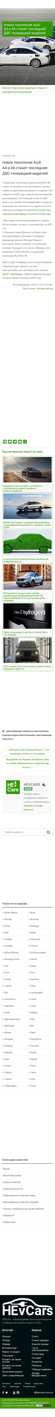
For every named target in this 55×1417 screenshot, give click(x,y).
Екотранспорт (9, 1348)
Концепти (37, 1361)
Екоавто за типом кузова (11, 1360)
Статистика (38, 1354)
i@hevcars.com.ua (43, 1392)
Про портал (6, 1383)
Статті (35, 1336)
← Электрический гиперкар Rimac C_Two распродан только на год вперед (28, 751)
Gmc (32, 972)
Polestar (8, 1046)
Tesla (33, 1072)
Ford (6, 972)
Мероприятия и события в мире (19, 1195)
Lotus (33, 1006)
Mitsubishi (9, 1026)
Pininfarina (35, 1039)
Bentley (8, 919)
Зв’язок (27, 1383)
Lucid (7, 1012)
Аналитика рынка (12, 1175)
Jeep (33, 986)
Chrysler (8, 946)
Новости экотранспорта (24, 88)
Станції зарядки (40, 1340)
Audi (32, 912)
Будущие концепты (13, 1189)
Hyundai (34, 979)
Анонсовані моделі (12, 1371)
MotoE (7, 1169)
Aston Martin (10, 912)
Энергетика (9, 1222)
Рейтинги (36, 1365)
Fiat (6, 966)
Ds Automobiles (38, 952)
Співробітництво (29, 1386)
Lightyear (9, 1006)
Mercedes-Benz (12, 1019)
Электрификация (14, 731)
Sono (33, 1066)
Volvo (33, 1086)
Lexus (33, 999)
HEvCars (6, 88)
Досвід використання (39, 1374)
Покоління (7, 1355)
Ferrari (33, 959)
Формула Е (9, 1215)
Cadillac (8, 939)
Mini (32, 1019)
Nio (32, 1026)
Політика (17, 1383)
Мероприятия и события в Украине (21, 1202)
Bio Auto (34, 919)
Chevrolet (35, 939)
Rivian (33, 1052)
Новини (6, 1344)
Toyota (7, 1079)
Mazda (33, 1012)
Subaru (8, 1072)
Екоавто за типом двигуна (11, 1366)
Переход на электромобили (36, 731)
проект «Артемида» (12, 274)
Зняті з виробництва (13, 1375)
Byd (6, 932)
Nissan (7, 1032)
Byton (33, 932)
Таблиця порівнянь (42, 1369)
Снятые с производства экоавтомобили (24, 1209)
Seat (6, 1059)
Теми (4, 1386)
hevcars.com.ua (45, 288)
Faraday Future (11, 959)
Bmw (7, 926)
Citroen (34, 946)
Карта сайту (38, 1383)
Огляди (6, 1340)
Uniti (32, 1079)
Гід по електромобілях (40, 1349)
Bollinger (34, 926)
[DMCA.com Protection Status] (43, 1405)
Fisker (33, 966)
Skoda (33, 1059)
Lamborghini (36, 992)
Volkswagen (10, 1086)
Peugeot (8, 1039)
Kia (6, 992)
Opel (32, 1032)
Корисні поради (40, 1344)
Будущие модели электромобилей (18, 735)
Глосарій (36, 1358)
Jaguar (8, 986)
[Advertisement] (27, 125)
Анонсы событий (12, 1182)
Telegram (28, 805)
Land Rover (10, 999)
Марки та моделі (11, 1351)
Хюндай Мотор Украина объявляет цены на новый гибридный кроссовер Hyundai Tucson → (27, 763)
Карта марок (14, 1386)
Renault (8, 1052)
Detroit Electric (11, 952)
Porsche (34, 1046)
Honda (7, 979)
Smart (7, 1066)
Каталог (6, 1336)
